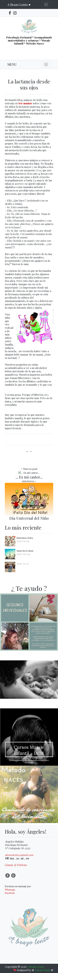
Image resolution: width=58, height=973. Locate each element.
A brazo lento (42, 970)
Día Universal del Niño (29, 518)
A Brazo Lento (35, 966)
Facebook (10, 893)
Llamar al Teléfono (16, 865)
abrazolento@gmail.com (19, 855)
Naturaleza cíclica (25, 538)
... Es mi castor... (29, 476)
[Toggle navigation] (46, 4)
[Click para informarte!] (29, 637)
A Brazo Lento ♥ (18, 4)
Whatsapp (10, 889)
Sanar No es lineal (25, 551)
